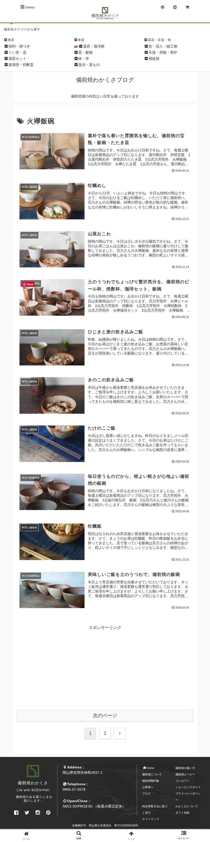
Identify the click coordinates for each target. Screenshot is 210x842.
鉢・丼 (83, 58)
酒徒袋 (154, 58)
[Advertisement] (105, 666)
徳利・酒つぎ (19, 46)
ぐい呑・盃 (17, 52)
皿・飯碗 (85, 52)
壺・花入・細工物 (163, 46)
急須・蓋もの (89, 65)
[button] (194, 709)
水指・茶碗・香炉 (163, 52)
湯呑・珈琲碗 (93, 46)
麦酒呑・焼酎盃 (21, 65)
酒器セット (17, 58)
